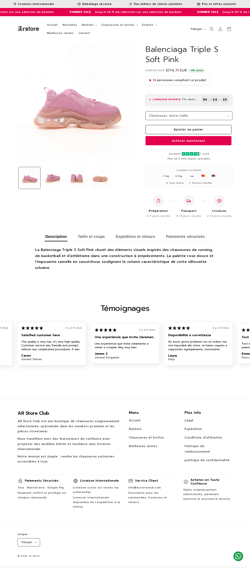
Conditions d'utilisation (203, 437)
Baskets (135, 429)
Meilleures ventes (143, 446)
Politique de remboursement (197, 449)
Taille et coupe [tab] (91, 236)
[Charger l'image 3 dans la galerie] (77, 178)
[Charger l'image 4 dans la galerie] (100, 178)
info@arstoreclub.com (144, 488)
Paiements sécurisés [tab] (185, 236)
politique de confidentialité (207, 460)
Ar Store (34, 556)
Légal (189, 420)
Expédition (193, 429)
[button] (89, 25)
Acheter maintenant (188, 141)
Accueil (134, 420)
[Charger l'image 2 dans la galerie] (53, 178)
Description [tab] (56, 236)
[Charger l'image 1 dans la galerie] (29, 178)
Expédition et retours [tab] (135, 236)
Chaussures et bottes (146, 437)
